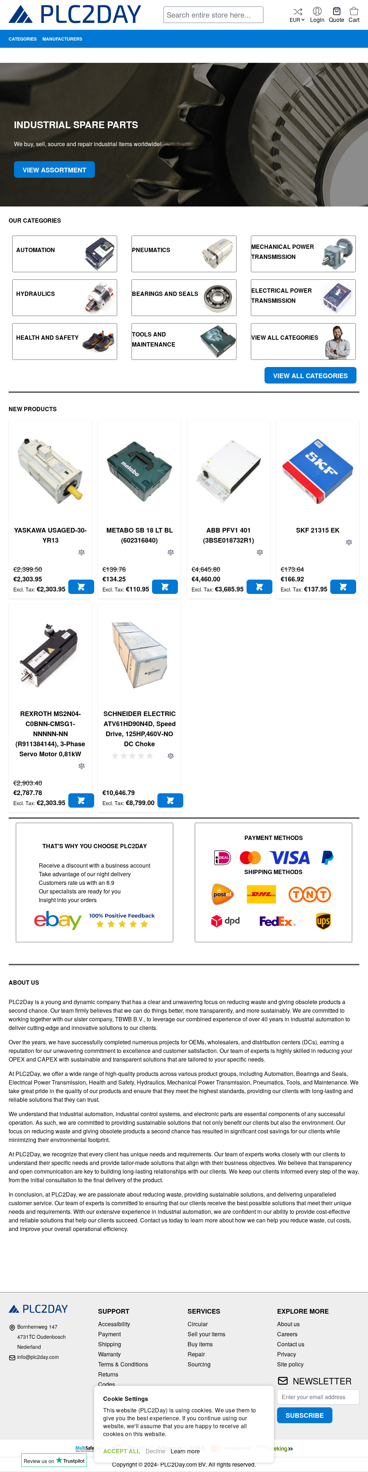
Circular (198, 1324)
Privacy (286, 1354)
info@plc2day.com (38, 1356)
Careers (287, 1334)
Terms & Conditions (123, 1364)
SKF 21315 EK (318, 530)
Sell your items (206, 1334)
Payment (109, 1334)
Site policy (290, 1364)
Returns (108, 1374)
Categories (23, 39)
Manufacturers (62, 39)
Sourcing (199, 1364)
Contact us (290, 1344)
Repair (196, 1354)
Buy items (200, 1344)
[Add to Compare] (81, 552)
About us (288, 1324)
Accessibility (114, 1324)
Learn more (185, 1451)
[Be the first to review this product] (133, 756)
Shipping (109, 1344)
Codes (106, 1384)
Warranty (109, 1354)
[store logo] (75, 15)
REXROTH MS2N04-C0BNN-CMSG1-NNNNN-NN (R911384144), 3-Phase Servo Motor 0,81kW (50, 733)
